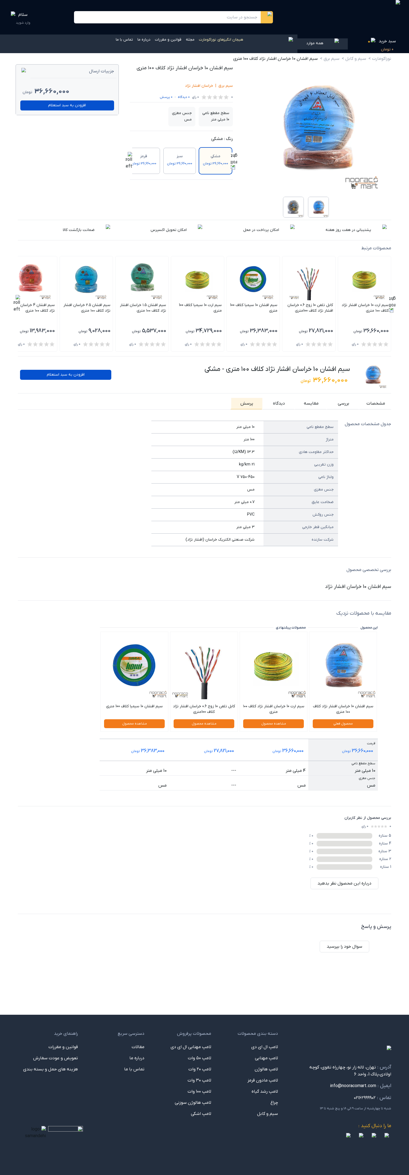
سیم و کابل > (354, 58)
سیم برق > (329, 58)
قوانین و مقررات (168, 39)
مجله (190, 39)
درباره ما (144, 39)
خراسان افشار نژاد (199, 85)
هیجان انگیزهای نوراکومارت (221, 39)
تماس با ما (124, 39)
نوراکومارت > (379, 58)
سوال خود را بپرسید (344, 946)
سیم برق (225, 85)
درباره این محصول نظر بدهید (344, 883)
